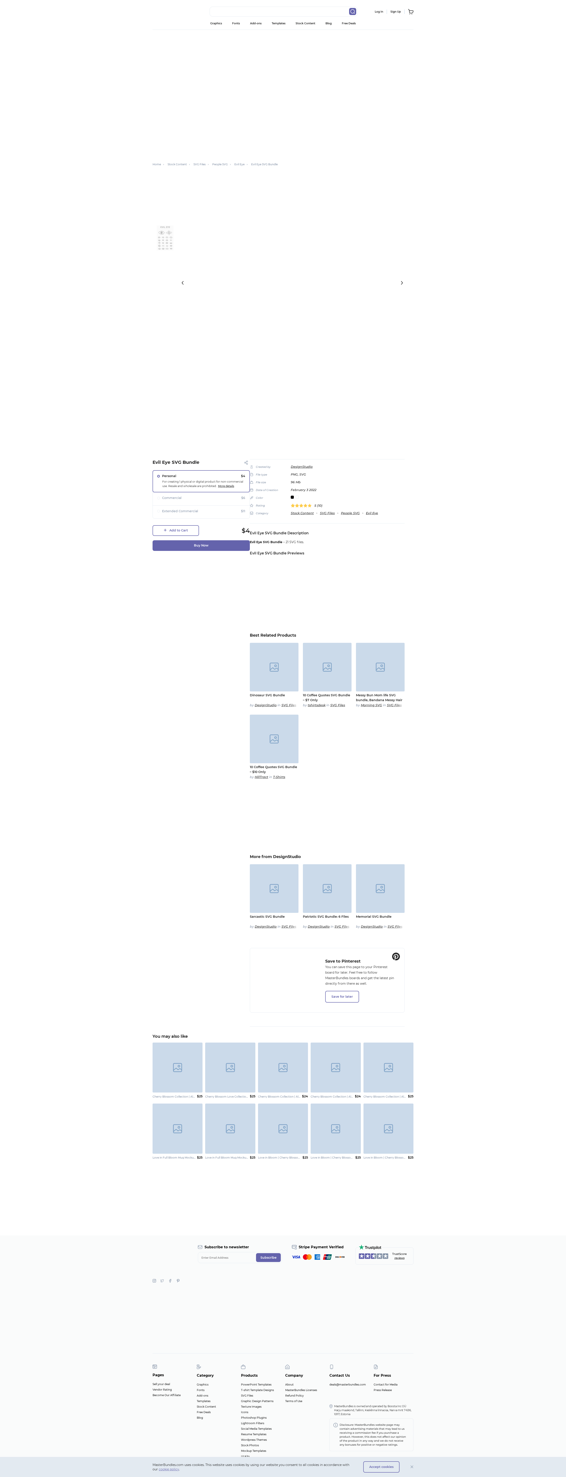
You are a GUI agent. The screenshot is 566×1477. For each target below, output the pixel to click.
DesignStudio (302, 467)
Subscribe (268, 1258)
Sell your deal (161, 1384)
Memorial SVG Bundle (374, 917)
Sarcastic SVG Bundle (267, 917)
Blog (328, 23)
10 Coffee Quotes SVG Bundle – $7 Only (326, 697)
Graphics (216, 23)
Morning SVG (371, 705)
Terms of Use (293, 1401)
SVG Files (327, 513)
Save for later (342, 997)
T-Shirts (279, 777)
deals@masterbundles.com (347, 1384)
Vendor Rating (162, 1389)
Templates (278, 23)
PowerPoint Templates (256, 1384)
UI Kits (245, 1456)
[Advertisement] (283, 63)
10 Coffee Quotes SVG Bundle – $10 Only (273, 769)
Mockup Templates (253, 1450)
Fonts (236, 23)
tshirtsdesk (316, 705)
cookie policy (169, 1469)
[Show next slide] (402, 282)
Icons (244, 1412)
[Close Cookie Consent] (412, 1467)
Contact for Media (386, 1384)
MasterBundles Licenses (301, 1390)
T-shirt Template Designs (257, 1390)
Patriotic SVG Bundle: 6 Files (326, 917)
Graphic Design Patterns (257, 1401)
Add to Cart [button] (178, 530)
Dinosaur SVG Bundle (267, 695)
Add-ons (256, 23)
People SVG (350, 513)
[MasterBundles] (167, 12)
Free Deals (349, 23)
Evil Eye (372, 513)
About (289, 1384)
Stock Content (305, 23)
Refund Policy (294, 1395)
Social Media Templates (256, 1428)
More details (226, 486)
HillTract (261, 777)
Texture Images (251, 1406)
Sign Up (395, 11)
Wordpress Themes (254, 1439)
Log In (379, 11)
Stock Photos (250, 1445)
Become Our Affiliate (167, 1395)
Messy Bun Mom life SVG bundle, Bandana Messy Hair (379, 697)
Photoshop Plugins (254, 1417)
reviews (399, 1258)
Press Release (383, 1390)
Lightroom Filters (252, 1423)
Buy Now (201, 545)
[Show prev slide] (182, 282)
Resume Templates (253, 1434)
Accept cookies (381, 1467)
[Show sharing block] (246, 463)
